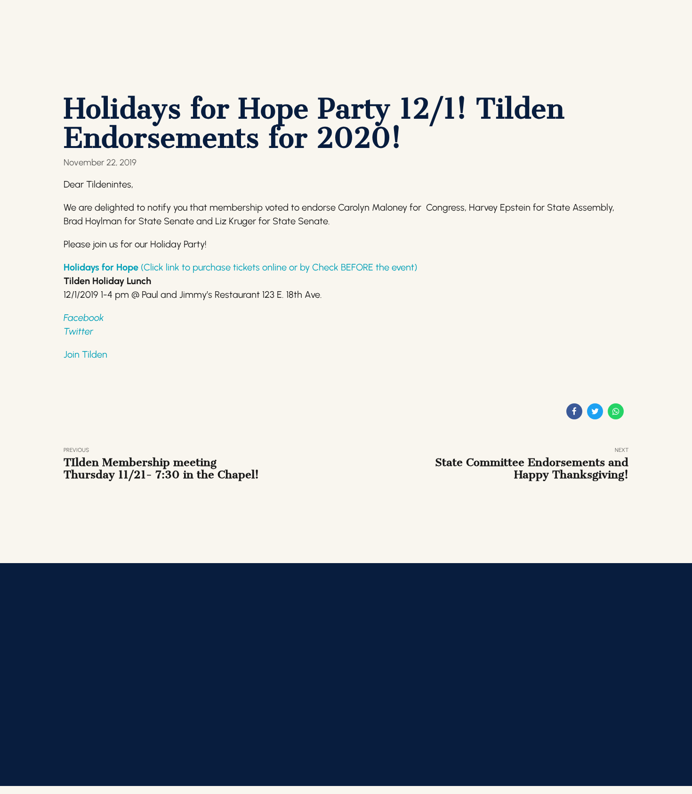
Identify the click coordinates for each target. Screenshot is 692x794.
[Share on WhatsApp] (616, 411)
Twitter (78, 331)
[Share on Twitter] (595, 411)
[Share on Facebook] (574, 411)
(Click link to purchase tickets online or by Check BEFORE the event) (279, 267)
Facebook (84, 317)
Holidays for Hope (102, 267)
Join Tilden (85, 354)
